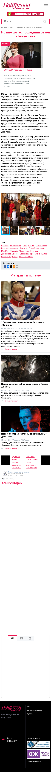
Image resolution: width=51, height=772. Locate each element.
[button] (47, 195)
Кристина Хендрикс (9, 248)
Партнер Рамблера (34, 762)
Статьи (31, 245)
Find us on (12, 740)
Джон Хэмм (34, 248)
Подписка (30, 714)
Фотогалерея (15, 245)
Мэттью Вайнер (26, 257)
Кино (25, 245)
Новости (4, 245)
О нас (28, 707)
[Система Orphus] (17, 480)
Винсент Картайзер (9, 257)
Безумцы (23, 248)
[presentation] (12, 638)
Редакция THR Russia (23, 70)
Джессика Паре (26, 254)
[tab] (12, 638)
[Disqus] (25, 521)
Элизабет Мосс (17, 251)
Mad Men (5, 251)
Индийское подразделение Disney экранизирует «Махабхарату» (32, 460)
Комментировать (12, 349)
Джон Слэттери (31, 251)
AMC (42, 248)
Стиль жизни (41, 245)
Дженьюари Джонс (9, 254)
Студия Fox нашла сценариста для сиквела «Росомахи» (16, 460)
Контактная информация (34, 710)
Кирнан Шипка (41, 254)
